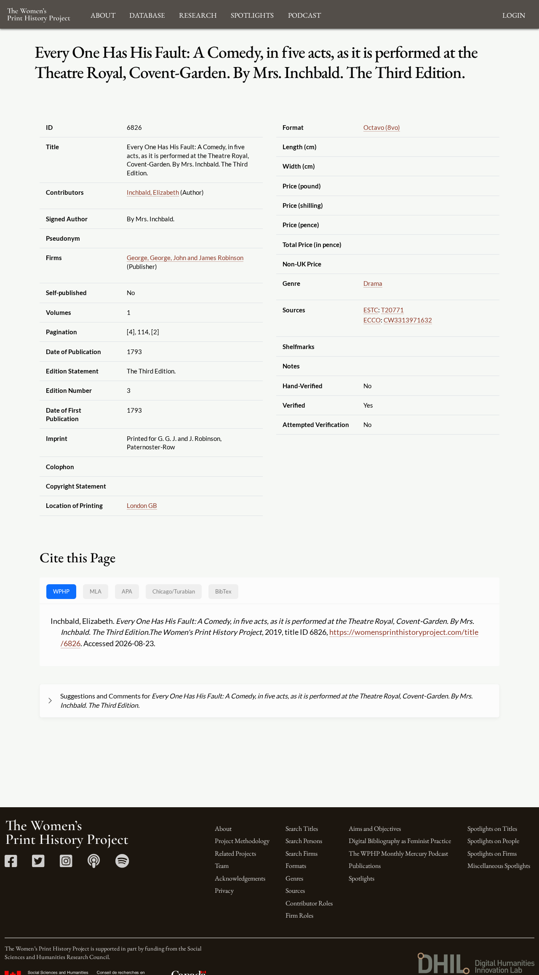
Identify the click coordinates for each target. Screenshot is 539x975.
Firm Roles (299, 915)
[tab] (174, 591)
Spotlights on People (493, 840)
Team (222, 865)
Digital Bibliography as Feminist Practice (400, 840)
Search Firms (302, 853)
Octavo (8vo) (381, 127)
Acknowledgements (240, 878)
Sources (295, 890)
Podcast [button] (304, 14)
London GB (142, 505)
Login (513, 14)
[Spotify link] (122, 864)
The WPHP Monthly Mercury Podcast (398, 853)
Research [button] (198, 14)
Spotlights (361, 878)
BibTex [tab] (223, 591)
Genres (294, 878)
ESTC (370, 310)
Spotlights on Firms (492, 853)
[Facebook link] (11, 864)
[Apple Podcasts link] (94, 864)
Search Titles (302, 828)
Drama (372, 283)
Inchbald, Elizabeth (153, 192)
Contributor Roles (309, 903)
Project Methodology (242, 840)
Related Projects (235, 853)
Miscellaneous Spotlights (498, 865)
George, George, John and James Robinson (185, 257)
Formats (296, 865)
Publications (365, 865)
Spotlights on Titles (492, 828)
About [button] (103, 14)
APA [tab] (127, 591)
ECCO (372, 320)
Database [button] (147, 14)
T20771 (392, 310)
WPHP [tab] (61, 591)
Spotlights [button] (252, 14)
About (223, 828)
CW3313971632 (408, 320)
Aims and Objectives (375, 828)
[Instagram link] (66, 864)
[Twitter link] (38, 864)
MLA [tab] (95, 591)
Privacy (224, 890)
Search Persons (304, 840)
